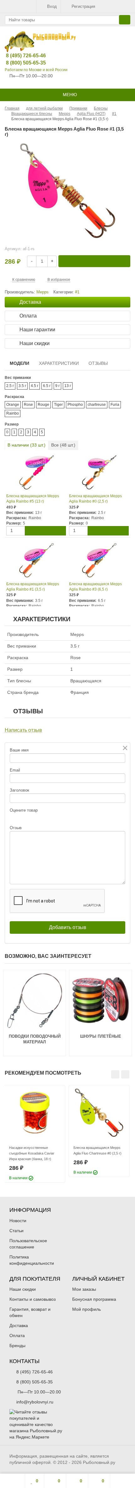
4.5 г (34, 386)
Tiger (58, 404)
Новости (17, 1220)
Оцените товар (24, 810)
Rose (28, 404)
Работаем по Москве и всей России (36, 70)
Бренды (17, 1345)
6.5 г (47, 386)
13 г (67, 386)
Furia (115, 404)
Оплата (17, 1335)
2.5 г (10, 386)
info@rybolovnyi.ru (34, 1401)
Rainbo (12, 413)
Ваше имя (19, 750)
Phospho (75, 404)
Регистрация (83, 6)
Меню (69, 94)
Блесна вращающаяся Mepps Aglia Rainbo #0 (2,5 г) (95, 499)
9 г (57, 386)
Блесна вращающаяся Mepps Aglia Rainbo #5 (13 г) (32, 499)
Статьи (16, 1230)
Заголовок (19, 790)
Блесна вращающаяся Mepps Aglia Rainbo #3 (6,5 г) (95, 587)
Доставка (18, 1325)
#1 (77, 292)
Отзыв (16, 827)
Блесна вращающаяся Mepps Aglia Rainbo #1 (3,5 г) (32, 587)
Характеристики (59, 363)
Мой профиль (86, 1309)
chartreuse (97, 404)
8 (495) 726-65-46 (21, 55)
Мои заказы (84, 1289)
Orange (12, 404)
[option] (35, 1133)
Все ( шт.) (63, 444)
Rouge (43, 404)
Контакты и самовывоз (32, 1299)
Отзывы (98, 363)
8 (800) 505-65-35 (21, 62)
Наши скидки (22, 1289)
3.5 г (22, 386)
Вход (52, 6)
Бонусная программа (94, 1299)
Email (15, 770)
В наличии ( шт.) (27, 444)
